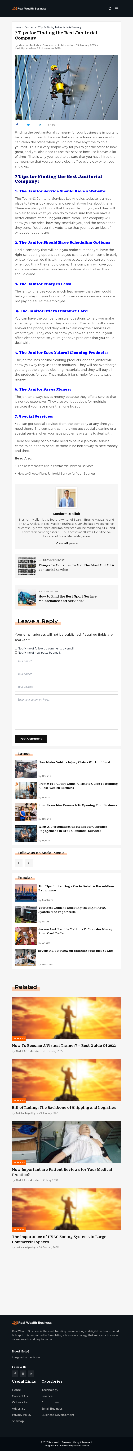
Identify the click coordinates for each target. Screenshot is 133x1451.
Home (18, 27)
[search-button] (110, 8)
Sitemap (18, 1421)
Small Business (52, 1408)
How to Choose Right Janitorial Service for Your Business (56, 473)
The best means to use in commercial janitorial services (55, 466)
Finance (47, 1396)
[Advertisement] (66, 1285)
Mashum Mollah (29, 45)
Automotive (50, 1402)
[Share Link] (17, 124)
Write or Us (20, 1402)
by (44, 776)
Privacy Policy (21, 1415)
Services (29, 27)
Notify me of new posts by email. (39, 652)
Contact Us (20, 1396)
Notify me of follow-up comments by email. (46, 648)
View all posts (67, 543)
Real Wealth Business (59, 1442)
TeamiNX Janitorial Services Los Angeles (53, 199)
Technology (50, 1390)
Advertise (18, 1408)
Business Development (58, 1415)
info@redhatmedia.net (26, 1357)
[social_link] (19, 863)
